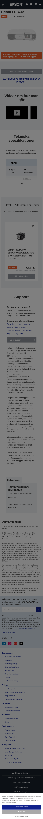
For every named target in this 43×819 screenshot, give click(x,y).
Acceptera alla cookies (21, 806)
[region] (21, 806)
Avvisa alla (21, 811)
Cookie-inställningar (21, 816)
